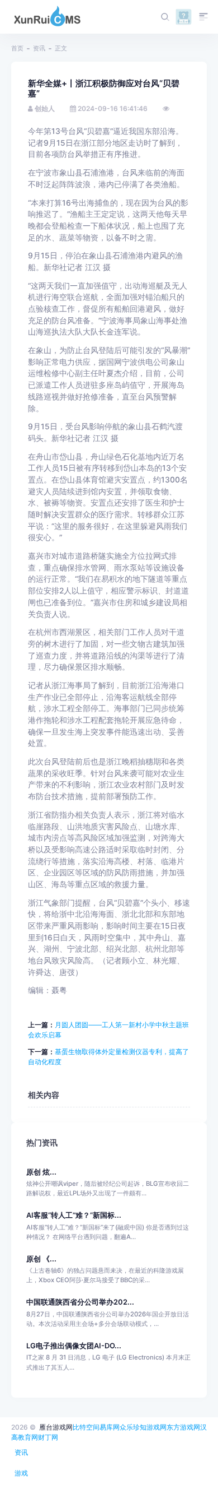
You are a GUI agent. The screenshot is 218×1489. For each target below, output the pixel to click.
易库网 (109, 1427)
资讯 (39, 48)
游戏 (21, 1473)
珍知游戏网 (150, 1427)
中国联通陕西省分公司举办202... (80, 1302)
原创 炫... (41, 1172)
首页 (17, 48)
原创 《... (41, 1259)
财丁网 (48, 1437)
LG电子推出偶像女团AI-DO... (73, 1346)
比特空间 (86, 1427)
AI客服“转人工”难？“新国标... (73, 1215)
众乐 (126, 1427)
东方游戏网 (183, 1427)
